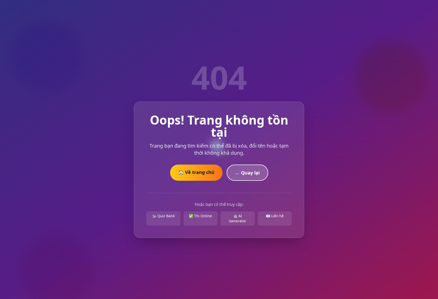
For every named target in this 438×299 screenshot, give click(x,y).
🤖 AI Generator (237, 218)
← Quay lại (247, 173)
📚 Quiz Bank (163, 215)
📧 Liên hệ (275, 215)
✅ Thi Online (200, 215)
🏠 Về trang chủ (196, 172)
